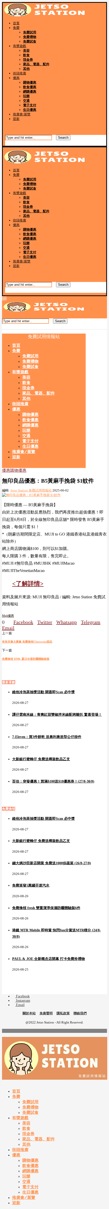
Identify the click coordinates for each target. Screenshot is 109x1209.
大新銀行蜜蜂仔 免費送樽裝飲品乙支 (41, 759)
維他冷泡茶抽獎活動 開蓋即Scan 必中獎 (43, 692)
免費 (16, 28)
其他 (26, 69)
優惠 (16, 78)
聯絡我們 (80, 1013)
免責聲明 (46, 1013)
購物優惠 (29, 82)
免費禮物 (29, 37)
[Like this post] (7, 622)
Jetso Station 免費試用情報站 (31, 490)
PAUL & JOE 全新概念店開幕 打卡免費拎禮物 (48, 959)
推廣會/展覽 (21, 114)
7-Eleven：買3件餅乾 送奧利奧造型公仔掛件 (46, 737)
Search (63, 137)
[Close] (7, 144)
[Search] (7, 133)
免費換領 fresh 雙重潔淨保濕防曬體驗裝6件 (46, 908)
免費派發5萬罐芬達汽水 (30, 885)
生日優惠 (29, 110)
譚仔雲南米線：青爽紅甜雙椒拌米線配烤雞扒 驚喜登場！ (57, 714)
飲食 (26, 55)
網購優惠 (29, 91)
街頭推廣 (19, 73)
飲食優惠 (29, 87)
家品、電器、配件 (36, 64)
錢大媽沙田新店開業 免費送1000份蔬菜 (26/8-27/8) (51, 863)
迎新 (16, 119)
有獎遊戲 (19, 46)
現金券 (28, 60)
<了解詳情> (28, 583)
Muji (5, 616)
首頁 (16, 23)
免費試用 (29, 32)
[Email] (13, 127)
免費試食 (29, 41)
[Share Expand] (16, 628)
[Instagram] (9, 127)
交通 (26, 101)
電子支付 (29, 105)
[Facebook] (4, 127)
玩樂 (26, 96)
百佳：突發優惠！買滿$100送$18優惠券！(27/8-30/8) (53, 781)
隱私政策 (63, 1013)
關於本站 (29, 1013)
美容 (26, 50)
